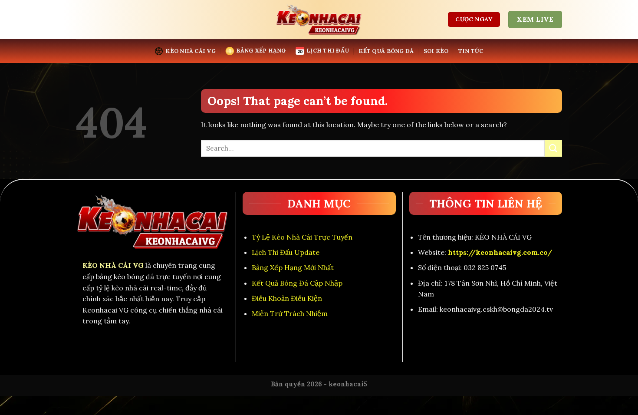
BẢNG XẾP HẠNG (261, 50)
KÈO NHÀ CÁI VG (190, 51)
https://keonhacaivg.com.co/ (500, 252)
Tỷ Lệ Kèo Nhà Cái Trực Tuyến (302, 237)
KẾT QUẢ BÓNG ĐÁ (386, 51)
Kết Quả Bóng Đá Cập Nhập (297, 283)
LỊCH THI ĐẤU (327, 50)
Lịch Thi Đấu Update (285, 252)
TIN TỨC (470, 51)
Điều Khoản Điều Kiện (287, 298)
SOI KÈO (436, 51)
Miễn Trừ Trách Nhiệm (290, 313)
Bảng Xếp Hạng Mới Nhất (293, 267)
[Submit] (553, 148)
